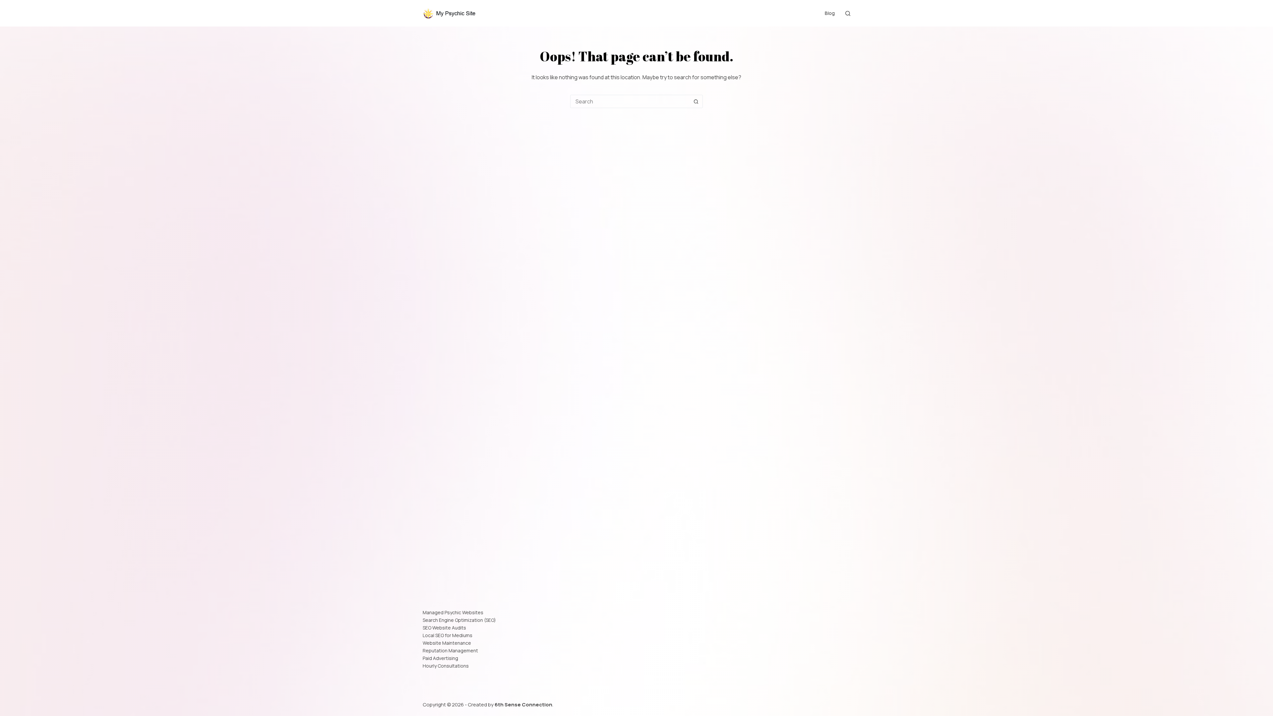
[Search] (847, 13)
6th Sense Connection (523, 704)
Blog (830, 13)
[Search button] (695, 101)
